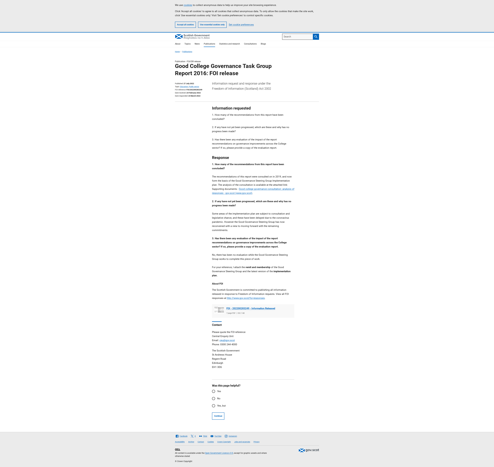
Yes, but (221, 405)
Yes (219, 391)
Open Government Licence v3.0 (219, 453)
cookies (188, 5)
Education (184, 87)
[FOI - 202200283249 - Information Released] (219, 310)
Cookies (211, 442)
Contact (201, 442)
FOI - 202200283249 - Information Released (250, 308)
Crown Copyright (224, 442)
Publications (209, 44)
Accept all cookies (185, 24)
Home (177, 52)
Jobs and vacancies (242, 442)
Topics (187, 44)
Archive (191, 442)
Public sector (194, 87)
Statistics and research (229, 44)
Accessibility (180, 442)
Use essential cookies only (212, 24)
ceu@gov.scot (227, 340)
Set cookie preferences (241, 24)
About (177, 44)
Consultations (250, 44)
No (218, 398)
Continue (218, 416)
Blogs (263, 44)
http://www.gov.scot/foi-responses (246, 298)
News (197, 44)
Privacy (256, 442)
